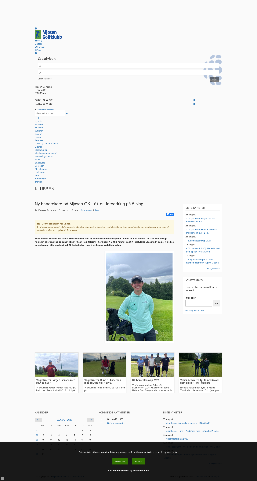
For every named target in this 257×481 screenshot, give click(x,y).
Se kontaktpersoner (45, 109)
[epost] (194, 99)
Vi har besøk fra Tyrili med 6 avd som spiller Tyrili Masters (203, 250)
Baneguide (40, 162)
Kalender (39, 124)
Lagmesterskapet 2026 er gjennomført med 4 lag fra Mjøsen (202, 261)
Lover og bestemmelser (46, 143)
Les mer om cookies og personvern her (128, 470)
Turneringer (40, 178)
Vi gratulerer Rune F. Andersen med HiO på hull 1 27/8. (202, 231)
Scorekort (39, 165)
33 (37, 439)
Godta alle (120, 461)
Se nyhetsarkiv (213, 268)
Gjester (38, 146)
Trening (38, 181)
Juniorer (39, 130)
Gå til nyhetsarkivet (194, 310)
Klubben (39, 127)
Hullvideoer (40, 172)
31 (37, 430)
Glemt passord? (44, 78)
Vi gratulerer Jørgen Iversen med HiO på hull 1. (200, 220)
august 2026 (64, 419)
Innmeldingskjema (44, 156)
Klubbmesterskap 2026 (199, 240)
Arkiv (97, 210)
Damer (38, 133)
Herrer (38, 137)
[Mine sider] (36, 28)
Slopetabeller (41, 168)
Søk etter (191, 297)
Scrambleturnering (116, 422)
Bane (37, 159)
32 (37, 435)
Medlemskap (41, 149)
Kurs (37, 175)
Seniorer (39, 140)
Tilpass (138, 461)
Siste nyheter (86, 210)
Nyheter (39, 121)
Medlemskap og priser (46, 152)
